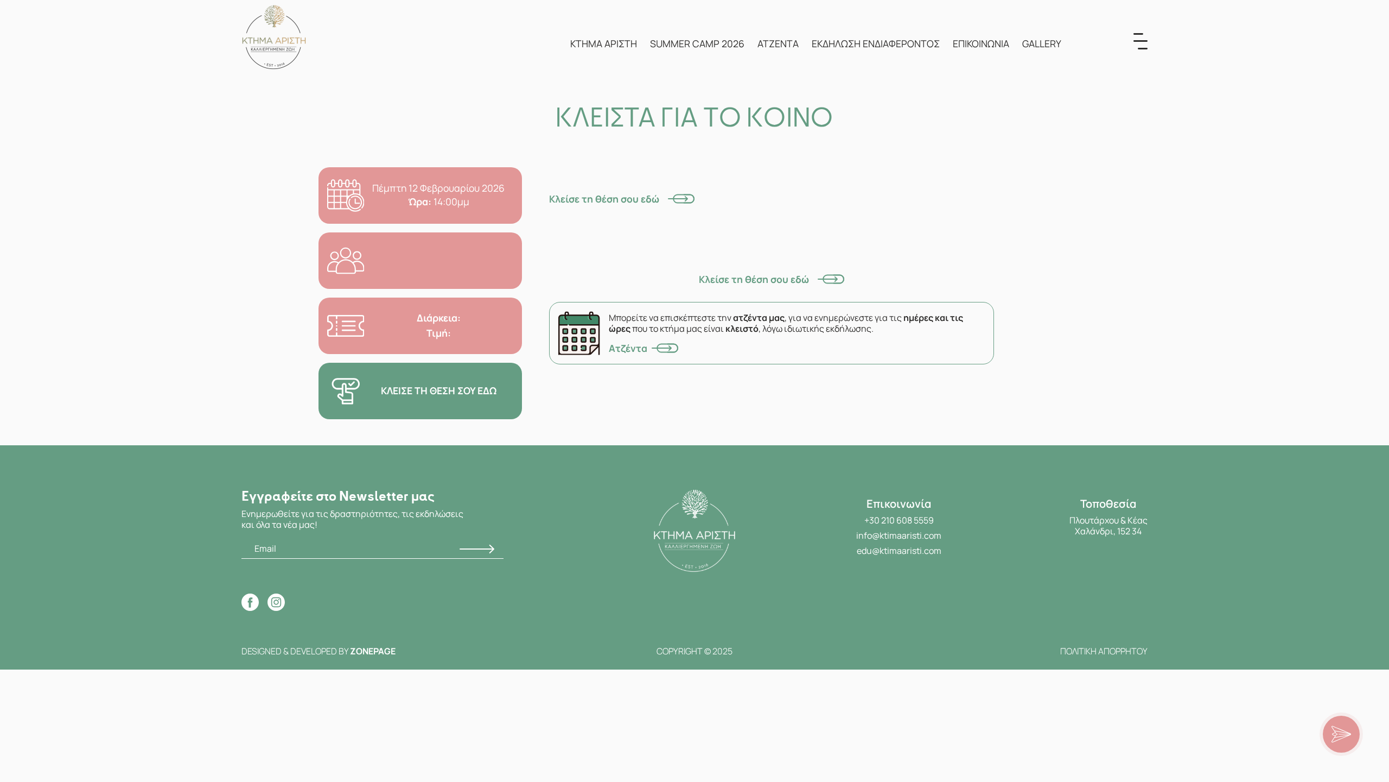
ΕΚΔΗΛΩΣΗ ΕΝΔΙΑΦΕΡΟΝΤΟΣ (876, 43)
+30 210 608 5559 (899, 520)
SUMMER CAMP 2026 (697, 43)
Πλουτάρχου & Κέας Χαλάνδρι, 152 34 (1108, 526)
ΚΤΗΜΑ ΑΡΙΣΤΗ (603, 43)
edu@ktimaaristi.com (899, 550)
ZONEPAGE (373, 651)
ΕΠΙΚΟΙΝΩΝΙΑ (981, 43)
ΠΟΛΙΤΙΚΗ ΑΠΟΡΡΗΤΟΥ (1104, 651)
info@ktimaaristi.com (898, 535)
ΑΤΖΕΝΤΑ (778, 43)
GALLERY (1041, 43)
